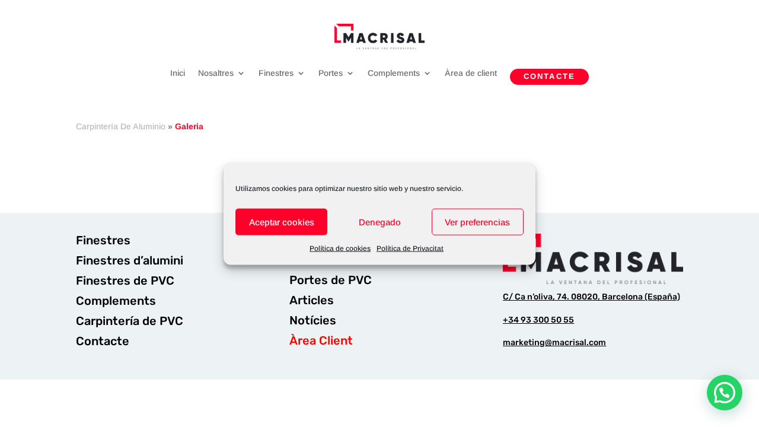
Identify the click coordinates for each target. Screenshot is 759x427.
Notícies (312, 320)
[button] (724, 392)
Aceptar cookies (281, 221)
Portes (330, 73)
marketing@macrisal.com (554, 342)
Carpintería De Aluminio (120, 126)
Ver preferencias (477, 221)
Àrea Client (321, 340)
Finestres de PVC (125, 280)
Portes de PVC (330, 280)
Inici (177, 73)
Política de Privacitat (410, 248)
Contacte (549, 76)
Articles (311, 300)
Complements (394, 73)
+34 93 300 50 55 (538, 320)
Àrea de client (471, 73)
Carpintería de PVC (129, 321)
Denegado (380, 221)
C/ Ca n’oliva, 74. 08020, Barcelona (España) (591, 297)
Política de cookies (340, 248)
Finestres (276, 73)
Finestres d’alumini (129, 260)
